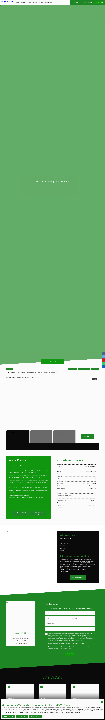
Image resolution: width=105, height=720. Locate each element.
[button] (87, 436)
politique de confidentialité (64, 648)
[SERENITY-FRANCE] (7, 2)
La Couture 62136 (21, 372)
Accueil (18, 2)
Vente (7, 372)
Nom (73, 613)
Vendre (35, 2)
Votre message (51, 629)
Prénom (49, 613)
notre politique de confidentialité (72, 712)
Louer (29, 2)
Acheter (23, 2)
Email (48, 618)
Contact (41, 2)
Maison (13, 372)
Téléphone (75, 618)
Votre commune (51, 623)
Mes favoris (76, 2)
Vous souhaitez (74, 622)
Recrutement (49, 2)
